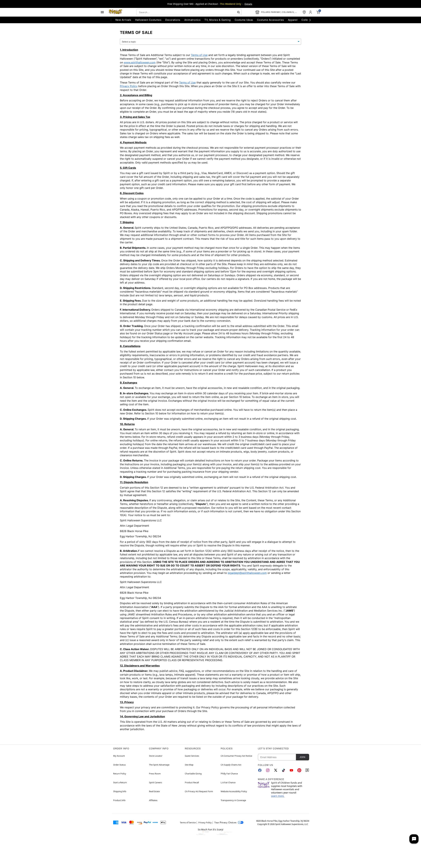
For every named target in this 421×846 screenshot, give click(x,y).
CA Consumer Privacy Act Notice (236, 755)
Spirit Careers (155, 782)
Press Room (155, 773)
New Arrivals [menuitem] (123, 19)
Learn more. (277, 795)
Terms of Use (199, 55)
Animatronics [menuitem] (192, 19)
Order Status (119, 764)
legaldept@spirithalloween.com (247, 573)
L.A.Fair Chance (228, 782)
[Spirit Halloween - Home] (116, 12)
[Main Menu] (102, 12)
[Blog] (307, 770)
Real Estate (154, 791)
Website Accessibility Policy (234, 791)
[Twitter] (276, 770)
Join (302, 757)
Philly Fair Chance (229, 773)
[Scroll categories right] (310, 20)
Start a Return (120, 782)
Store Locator (155, 755)
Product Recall (192, 782)
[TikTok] (283, 770)
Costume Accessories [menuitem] (270, 19)
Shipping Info (119, 791)
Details (248, 4)
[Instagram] (268, 770)
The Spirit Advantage (159, 764)
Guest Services (192, 755)
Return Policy (119, 773)
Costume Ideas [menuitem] (244, 19)
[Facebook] (260, 770)
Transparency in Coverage (233, 800)
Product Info (119, 800)
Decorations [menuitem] (172, 19)
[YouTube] (291, 770)
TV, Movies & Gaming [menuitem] (217, 19)
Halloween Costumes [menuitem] (148, 19)
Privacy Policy (128, 86)
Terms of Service (188, 822)
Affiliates (153, 800)
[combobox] (188, 12)
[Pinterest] (299, 770)
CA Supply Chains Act (231, 764)
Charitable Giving (193, 773)
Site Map (189, 764)
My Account (119, 755)
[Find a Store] (304, 12)
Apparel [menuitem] (292, 19)
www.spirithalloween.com (140, 62)
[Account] (311, 12)
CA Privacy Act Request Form (199, 791)
